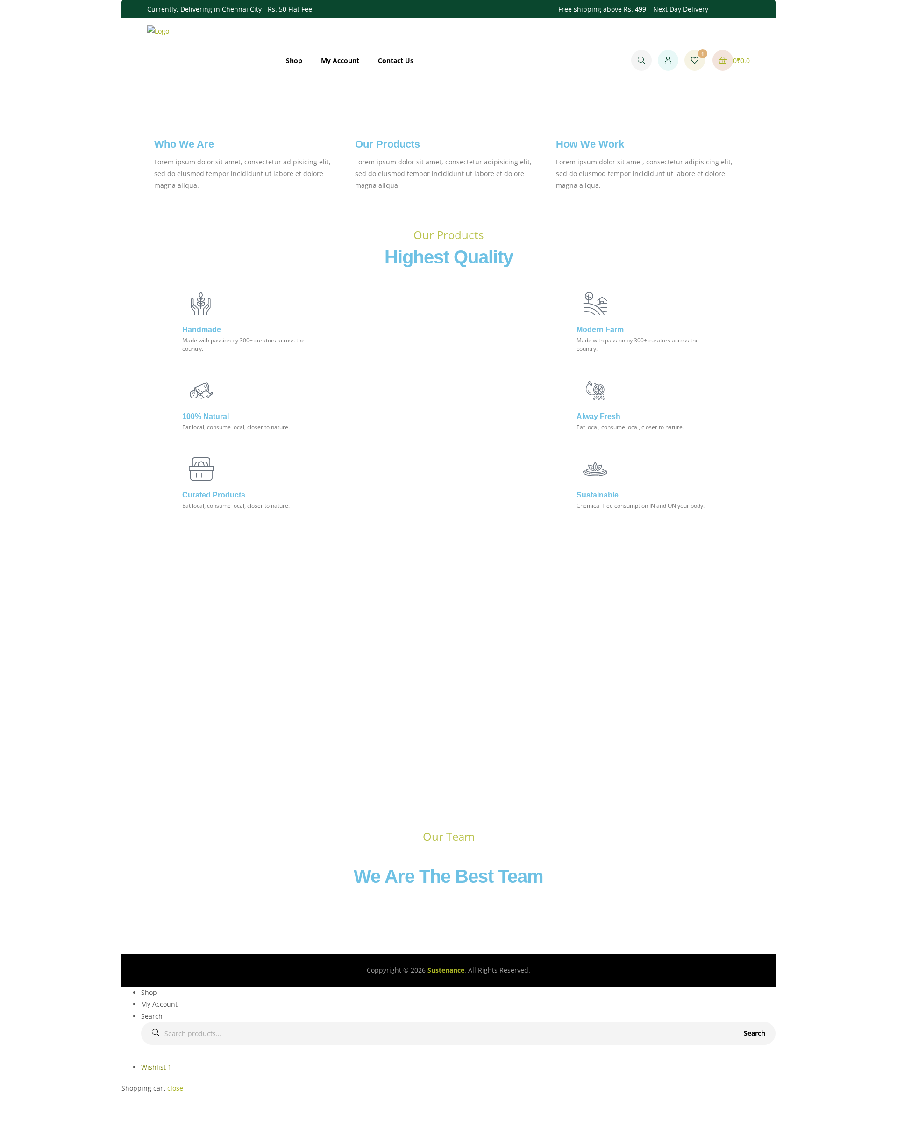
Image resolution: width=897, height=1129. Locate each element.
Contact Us (395, 60)
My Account (340, 60)
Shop (294, 60)
